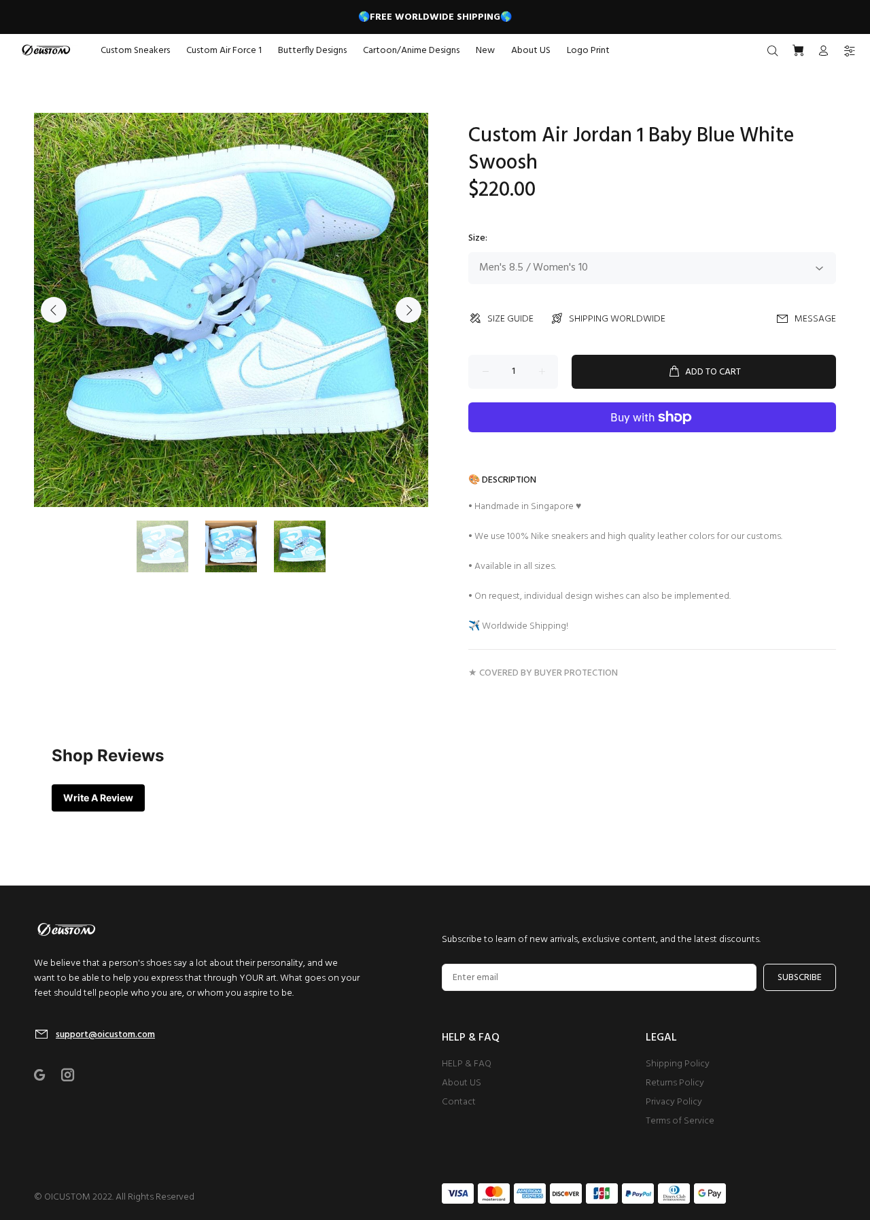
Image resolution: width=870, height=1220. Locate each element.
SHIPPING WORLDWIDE (617, 319)
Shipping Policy (678, 1064)
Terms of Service (680, 1121)
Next (408, 310)
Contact (459, 1102)
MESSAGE (815, 319)
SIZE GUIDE (510, 319)
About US (461, 1083)
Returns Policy (675, 1083)
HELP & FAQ (466, 1064)
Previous (54, 310)
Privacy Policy (674, 1102)
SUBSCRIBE (800, 978)
